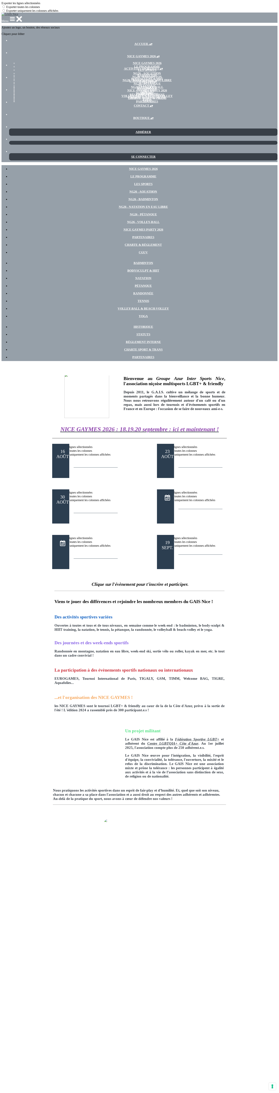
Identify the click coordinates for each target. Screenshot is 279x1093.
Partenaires (147, 101)
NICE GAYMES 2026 (147, 63)
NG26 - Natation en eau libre (143, 206)
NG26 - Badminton (143, 199)
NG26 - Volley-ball (143, 222)
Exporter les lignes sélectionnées (21, 3)
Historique (147, 87)
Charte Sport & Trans (147, 98)
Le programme (147, 66)
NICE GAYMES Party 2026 (143, 229)
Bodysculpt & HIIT (147, 78)
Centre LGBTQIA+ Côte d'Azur (173, 743)
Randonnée (143, 293)
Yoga (143, 316)
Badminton (147, 75)
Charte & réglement (143, 244)
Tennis (143, 301)
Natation (143, 278)
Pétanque (147, 85)
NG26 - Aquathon (147, 73)
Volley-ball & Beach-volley (143, 308)
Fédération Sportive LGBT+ (197, 739)
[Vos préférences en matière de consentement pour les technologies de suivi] (272, 1086)
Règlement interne (143, 342)
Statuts (147, 91)
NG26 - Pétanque (143, 214)
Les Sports (143, 184)
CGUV (143, 252)
